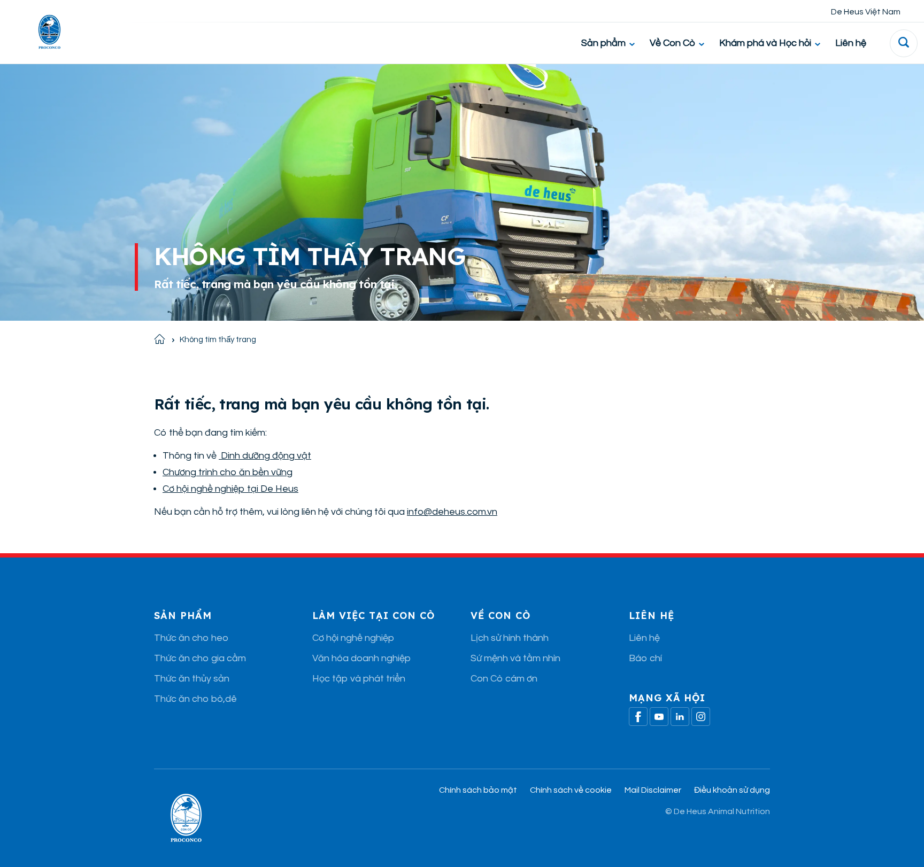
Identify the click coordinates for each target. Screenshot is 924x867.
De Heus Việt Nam (865, 11)
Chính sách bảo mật (478, 790)
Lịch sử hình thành (510, 638)
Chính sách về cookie (571, 790)
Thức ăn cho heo (191, 638)
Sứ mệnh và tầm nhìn (515, 658)
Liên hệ (850, 43)
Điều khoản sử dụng (732, 790)
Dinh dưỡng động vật (265, 456)
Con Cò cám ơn (504, 679)
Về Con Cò (672, 43)
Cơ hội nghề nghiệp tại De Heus (230, 489)
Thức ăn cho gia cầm (200, 658)
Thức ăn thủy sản (191, 679)
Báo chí (645, 658)
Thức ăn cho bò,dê (195, 699)
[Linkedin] (680, 716)
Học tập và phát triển (358, 679)
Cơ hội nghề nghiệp (353, 638)
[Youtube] (659, 716)
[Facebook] (638, 716)
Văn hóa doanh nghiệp (361, 658)
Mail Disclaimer (653, 790)
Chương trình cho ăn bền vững (227, 472)
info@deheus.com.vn (452, 512)
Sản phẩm (603, 43)
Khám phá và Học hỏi (765, 43)
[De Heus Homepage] (41, 32)
